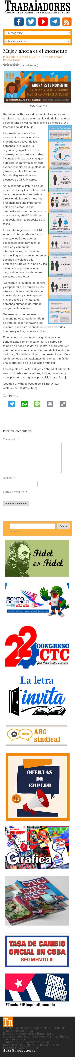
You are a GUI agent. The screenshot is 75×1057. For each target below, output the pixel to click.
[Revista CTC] (37, 925)
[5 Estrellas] (17, 64)
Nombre (9, 477)
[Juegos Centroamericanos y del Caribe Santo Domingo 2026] (37, 618)
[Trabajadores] (8, 1022)
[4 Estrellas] (14, 64)
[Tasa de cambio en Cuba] (37, 966)
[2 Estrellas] (7, 64)
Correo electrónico (15, 491)
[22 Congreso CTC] (37, 667)
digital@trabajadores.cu (19, 1050)
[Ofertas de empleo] (37, 787)
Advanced (14, 531)
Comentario (11, 439)
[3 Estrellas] (11, 64)
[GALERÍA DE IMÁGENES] (37, 867)
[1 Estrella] (4, 64)
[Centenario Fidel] (37, 575)
